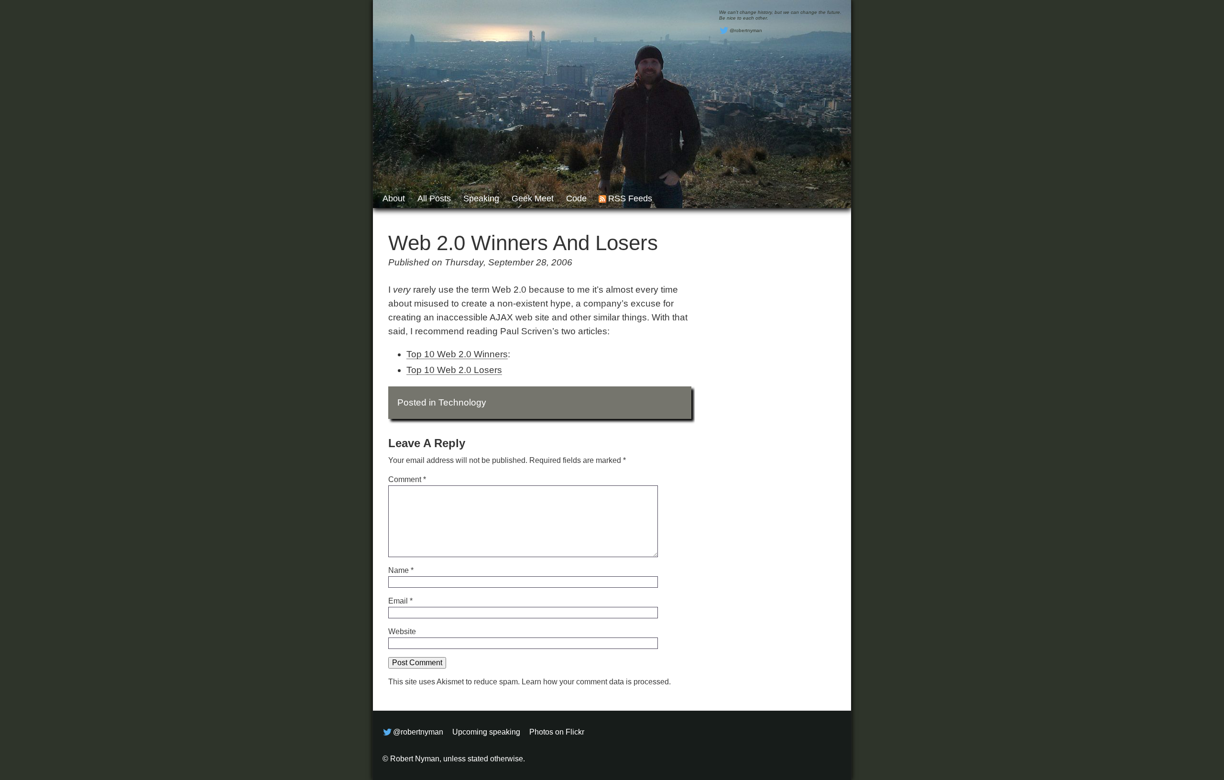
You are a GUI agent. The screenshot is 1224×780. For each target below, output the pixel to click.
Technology (462, 402)
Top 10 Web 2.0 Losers (454, 370)
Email (400, 601)
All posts (434, 198)
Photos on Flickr (556, 732)
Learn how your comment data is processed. (596, 682)
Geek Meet (533, 198)
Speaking (481, 198)
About (393, 198)
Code (576, 198)
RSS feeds (630, 198)
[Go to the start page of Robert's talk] (612, 104)
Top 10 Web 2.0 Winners (457, 354)
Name (401, 570)
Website (402, 631)
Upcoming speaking (486, 732)
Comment (407, 479)
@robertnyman (746, 30)
